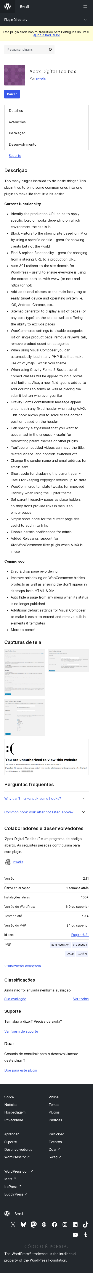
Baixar (12, 94)
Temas (54, 1104)
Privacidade (13, 1120)
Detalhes (16, 110)
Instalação (17, 133)
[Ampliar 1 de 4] (39, 655)
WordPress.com (19, 1171)
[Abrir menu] (86, 6)
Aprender (11, 1134)
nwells (41, 78)
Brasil (18, 1214)
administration (60, 944)
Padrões (55, 1120)
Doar (55, 1149)
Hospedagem (15, 1112)
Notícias (10, 1104)
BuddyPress (16, 1194)
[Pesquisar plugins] (50, 49)
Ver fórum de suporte (21, 1031)
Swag (55, 1157)
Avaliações (17, 122)
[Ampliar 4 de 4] (83, 745)
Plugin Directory (15, 19)
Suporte (15, 155)
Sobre (9, 1097)
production (80, 944)
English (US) (80, 935)
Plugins (54, 1112)
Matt (10, 1179)
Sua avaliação (15, 999)
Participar (56, 1134)
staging (82, 953)
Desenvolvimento (23, 144)
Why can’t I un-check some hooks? (32, 799)
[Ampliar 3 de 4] (39, 705)
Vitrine (54, 1097)
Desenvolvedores (18, 1149)
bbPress (13, 1186)
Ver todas (81, 999)
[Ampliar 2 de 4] (83, 655)
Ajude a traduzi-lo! (46, 35)
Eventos (55, 1142)
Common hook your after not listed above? (39, 812)
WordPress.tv (17, 1157)
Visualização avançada (22, 966)
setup (70, 953)
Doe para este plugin (20, 1070)
